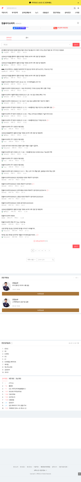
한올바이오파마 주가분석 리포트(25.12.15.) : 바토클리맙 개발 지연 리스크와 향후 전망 (26, 107)
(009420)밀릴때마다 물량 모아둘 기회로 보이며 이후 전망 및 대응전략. (22, 133)
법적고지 (54, 467)
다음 (78, 277)
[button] (37, 44)
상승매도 (3, 224)
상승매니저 (4, 71)
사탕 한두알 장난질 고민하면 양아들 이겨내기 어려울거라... (18, 228)
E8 (5, 351)
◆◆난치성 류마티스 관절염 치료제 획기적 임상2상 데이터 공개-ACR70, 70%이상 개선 (27, 69)
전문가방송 (56, 13)
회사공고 (22, 467)
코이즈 (6, 372)
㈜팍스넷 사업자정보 (39, 470)
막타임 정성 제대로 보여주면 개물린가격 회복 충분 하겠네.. (18, 235)
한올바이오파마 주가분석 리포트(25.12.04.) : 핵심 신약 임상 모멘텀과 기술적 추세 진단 (27, 114)
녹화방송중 (40, 294)
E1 (5, 359)
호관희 (3, 218)
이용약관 (36, 467)
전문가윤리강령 (63, 467)
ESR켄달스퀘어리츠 (10, 362)
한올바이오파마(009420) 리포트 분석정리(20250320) (17, 203)
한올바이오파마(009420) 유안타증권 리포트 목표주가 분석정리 (19, 177)
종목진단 (68, 13)
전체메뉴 (79, 8)
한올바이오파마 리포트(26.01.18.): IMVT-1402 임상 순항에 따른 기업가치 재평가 (25, 101)
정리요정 (6, 84)
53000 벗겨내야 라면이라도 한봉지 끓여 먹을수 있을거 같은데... (20, 146)
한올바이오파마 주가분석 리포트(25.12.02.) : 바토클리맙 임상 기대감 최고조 (23, 120)
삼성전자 (7, 370)
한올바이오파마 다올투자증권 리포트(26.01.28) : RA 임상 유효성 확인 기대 (23, 94)
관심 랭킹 (18, 378)
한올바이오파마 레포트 (8, 216)
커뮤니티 (5, 13)
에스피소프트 (8, 367)
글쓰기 (76, 44)
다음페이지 (49, 250)
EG (6, 356)
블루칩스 (6, 58)
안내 (42, 241)
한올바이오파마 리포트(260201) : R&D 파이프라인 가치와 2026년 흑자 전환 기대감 (26, 88)
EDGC (6, 348)
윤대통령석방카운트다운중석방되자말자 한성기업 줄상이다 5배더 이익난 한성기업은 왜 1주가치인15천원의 (32, 50)
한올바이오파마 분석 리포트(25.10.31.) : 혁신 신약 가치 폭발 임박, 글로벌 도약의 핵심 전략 (28, 171)
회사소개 (15, 467)
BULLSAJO (7, 148)
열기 (79, 473)
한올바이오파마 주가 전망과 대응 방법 (12, 126)
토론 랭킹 (11, 378)
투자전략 (15, 13)
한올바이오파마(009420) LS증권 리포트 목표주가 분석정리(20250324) (22, 197)
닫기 (78, 2)
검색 (74, 8)
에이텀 (6, 364)
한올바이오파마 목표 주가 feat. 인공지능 (13, 222)
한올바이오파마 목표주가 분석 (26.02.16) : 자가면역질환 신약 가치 (21, 82)
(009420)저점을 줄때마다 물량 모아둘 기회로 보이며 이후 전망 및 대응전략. (23, 63)
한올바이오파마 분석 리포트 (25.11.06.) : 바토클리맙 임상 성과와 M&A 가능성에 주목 (26, 152)
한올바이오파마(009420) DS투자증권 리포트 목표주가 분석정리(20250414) (23, 190)
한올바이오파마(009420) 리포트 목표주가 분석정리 (16, 184)
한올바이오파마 (11, 23)
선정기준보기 (12, 343)
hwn (5, 129)
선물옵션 (46, 13)
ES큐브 (7, 354)
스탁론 (77, 13)
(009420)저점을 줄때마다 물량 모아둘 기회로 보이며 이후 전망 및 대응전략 (23, 56)
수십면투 (6, 52)
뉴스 (36, 13)
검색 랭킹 (4, 378)
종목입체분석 (26, 13)
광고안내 (29, 467)
